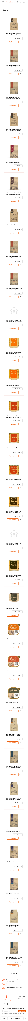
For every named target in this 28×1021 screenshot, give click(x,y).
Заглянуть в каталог (11, 985)
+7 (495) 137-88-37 (19, 3)
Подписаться (22, 1011)
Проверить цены (10, 981)
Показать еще (14, 973)
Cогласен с (14, 1013)
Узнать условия (10, 989)
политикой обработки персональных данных (16, 1013)
